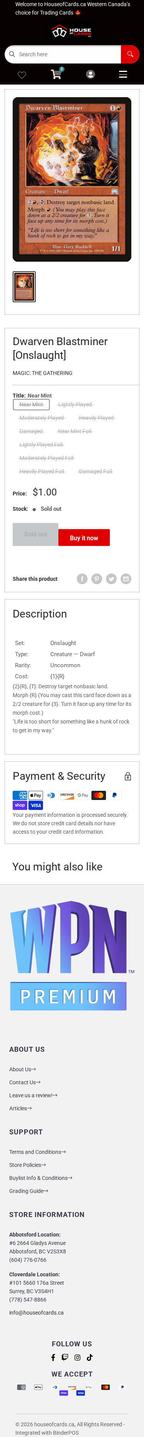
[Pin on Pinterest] (96, 578)
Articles (18, 1108)
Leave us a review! (31, 1095)
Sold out (35, 534)
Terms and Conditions (35, 1152)
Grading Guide (26, 1191)
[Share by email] (126, 578)
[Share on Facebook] (82, 578)
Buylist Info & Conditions (38, 1178)
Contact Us (22, 1082)
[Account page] (90, 75)
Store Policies (25, 1165)
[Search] (130, 54)
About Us (20, 1069)
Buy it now (84, 538)
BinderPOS (66, 1433)
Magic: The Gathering (43, 373)
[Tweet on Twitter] (111, 578)
